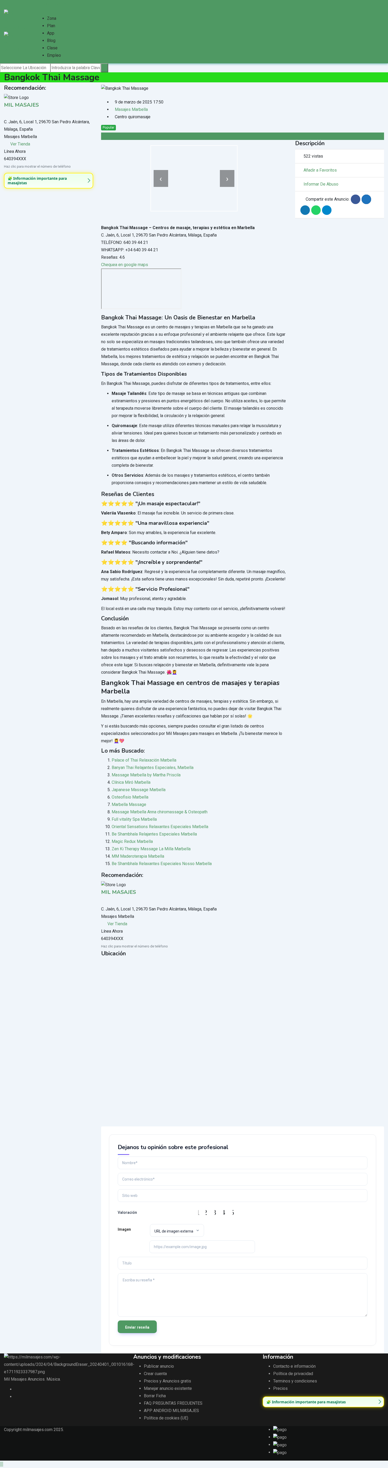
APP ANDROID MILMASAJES (171, 1410)
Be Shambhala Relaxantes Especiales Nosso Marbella (162, 863)
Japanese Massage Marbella (138, 789)
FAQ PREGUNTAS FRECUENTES (173, 1403)
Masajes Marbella (131, 109)
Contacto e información (294, 1366)
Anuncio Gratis (53, 3)
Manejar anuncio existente (168, 1388)
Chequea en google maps (124, 264)
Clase (52, 47)
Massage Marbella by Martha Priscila (146, 774)
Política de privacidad (293, 1373)
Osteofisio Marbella (130, 797)
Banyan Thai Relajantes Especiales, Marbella (152, 767)
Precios (280, 1388)
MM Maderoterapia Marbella (138, 856)
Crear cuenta (155, 1373)
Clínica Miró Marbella (131, 782)
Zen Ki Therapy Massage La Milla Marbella (151, 848)
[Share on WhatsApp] (316, 210)
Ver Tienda (20, 144)
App (50, 33)
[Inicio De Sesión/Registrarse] (38, 10)
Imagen (124, 1229)
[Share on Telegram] (327, 210)
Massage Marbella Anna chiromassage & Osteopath (159, 811)
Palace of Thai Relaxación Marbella (144, 760)
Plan (51, 25)
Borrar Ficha (155, 1395)
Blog (51, 40)
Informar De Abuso (321, 184)
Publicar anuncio (159, 1366)
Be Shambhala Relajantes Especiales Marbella (154, 834)
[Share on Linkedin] (305, 210)
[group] (48, 180)
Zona (51, 18)
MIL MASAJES (21, 104)
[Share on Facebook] (355, 199)
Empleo (54, 55)
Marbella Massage (129, 804)
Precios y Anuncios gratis (167, 1381)
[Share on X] (366, 199)
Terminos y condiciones (295, 1381)
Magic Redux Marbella (132, 841)
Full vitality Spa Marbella (134, 819)
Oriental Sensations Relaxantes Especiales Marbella (160, 826)
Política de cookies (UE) (166, 1417)
